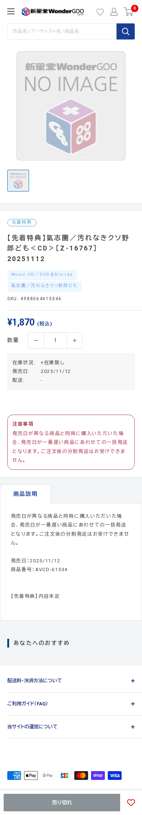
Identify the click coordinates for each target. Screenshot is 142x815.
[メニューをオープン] (11, 11)
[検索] (126, 31)
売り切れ (62, 802)
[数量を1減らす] (36, 340)
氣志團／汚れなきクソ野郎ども (44, 285)
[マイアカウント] (114, 12)
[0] (128, 11)
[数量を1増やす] (74, 340)
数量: (13, 340)
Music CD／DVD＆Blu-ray (42, 274)
